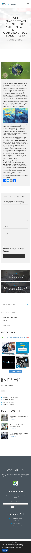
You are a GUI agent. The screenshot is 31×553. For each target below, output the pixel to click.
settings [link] (18, 547)
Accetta (5, 550)
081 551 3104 (16, 521)
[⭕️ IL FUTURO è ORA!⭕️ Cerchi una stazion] (22, 362)
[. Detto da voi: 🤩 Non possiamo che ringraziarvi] (22, 348)
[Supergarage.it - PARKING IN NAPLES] (9, 4)
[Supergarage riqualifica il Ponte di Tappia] (4, 418)
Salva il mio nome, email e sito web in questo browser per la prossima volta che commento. (14, 249)
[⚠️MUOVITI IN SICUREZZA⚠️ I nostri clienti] (8, 348)
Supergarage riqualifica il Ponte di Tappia (19, 416)
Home (12, 39)
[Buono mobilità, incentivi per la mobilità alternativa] (4, 426)
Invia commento (14, 256)
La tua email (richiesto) (7, 385)
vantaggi (6, 326)
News (19, 39)
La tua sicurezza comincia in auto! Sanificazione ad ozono (15, 289)
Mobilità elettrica (10, 317)
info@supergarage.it (8, 404)
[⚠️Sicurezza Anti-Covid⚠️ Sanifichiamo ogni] (8, 362)
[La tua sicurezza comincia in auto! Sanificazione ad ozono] (4, 435)
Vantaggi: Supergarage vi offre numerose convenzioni (15, 276)
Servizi (5, 323)
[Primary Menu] (28, 4)
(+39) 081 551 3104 (8, 399)
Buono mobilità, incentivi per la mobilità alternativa (18, 425)
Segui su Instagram (16, 371)
